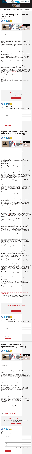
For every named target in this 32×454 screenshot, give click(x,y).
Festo (20, 274)
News (5, 9)
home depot (13, 413)
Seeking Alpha (14, 71)
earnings (7, 413)
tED (9, 87)
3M (7, 159)
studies (9, 214)
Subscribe (21, 9)
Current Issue (27, 9)
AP (5, 300)
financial (10, 413)
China (6, 87)
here (25, 60)
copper (8, 87)
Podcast (13, 9)
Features (9, 9)
